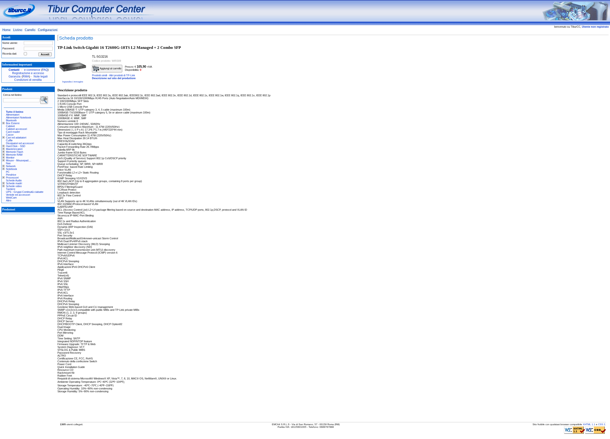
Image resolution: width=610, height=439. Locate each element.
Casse (10, 134)
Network (11, 166)
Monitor (10, 157)
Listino (17, 30)
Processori (12, 177)
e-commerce (32, 69)
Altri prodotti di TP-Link (122, 75)
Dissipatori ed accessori (20, 143)
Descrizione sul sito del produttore (114, 78)
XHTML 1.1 (589, 424)
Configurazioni (47, 30)
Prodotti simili (99, 75)
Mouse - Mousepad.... (18, 160)
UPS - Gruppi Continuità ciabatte (24, 191)
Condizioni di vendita (28, 80)
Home (6, 30)
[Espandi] (4, 123)
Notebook (11, 169)
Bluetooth (11, 120)
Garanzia (14, 76)
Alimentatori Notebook (18, 117)
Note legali (41, 76)
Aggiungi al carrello (110, 68)
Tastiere (10, 189)
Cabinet (10, 126)
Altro (8, 200)
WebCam (11, 197)
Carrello (30, 30)
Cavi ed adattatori (16, 137)
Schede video (14, 186)
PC (8, 171)
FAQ (45, 69)
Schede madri (14, 183)
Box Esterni (12, 123)
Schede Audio (14, 180)
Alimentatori (12, 114)
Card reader (13, 131)
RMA (26, 76)
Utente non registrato (595, 26)
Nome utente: (10, 42)
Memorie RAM (14, 154)
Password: (8, 48)
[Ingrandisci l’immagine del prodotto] (72, 66)
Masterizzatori (14, 149)
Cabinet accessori (16, 129)
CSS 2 (601, 424)
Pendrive (11, 174)
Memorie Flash (14, 151)
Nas (8, 163)
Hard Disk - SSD (15, 146)
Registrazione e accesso (28, 73)
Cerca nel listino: (12, 94)
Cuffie (9, 140)
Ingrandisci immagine (72, 82)
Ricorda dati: (9, 53)
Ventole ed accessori (18, 194)
